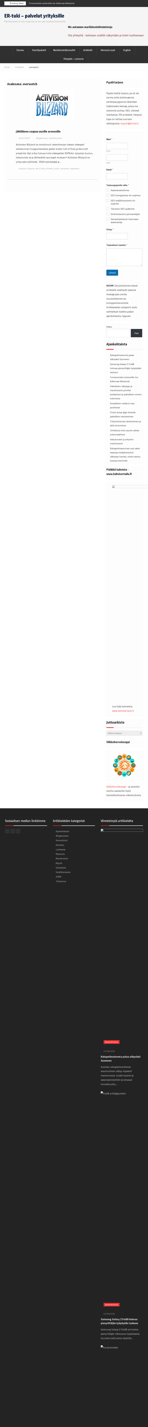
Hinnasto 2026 (107, 50)
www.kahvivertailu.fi (123, 710)
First (108, 151)
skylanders (74, 168)
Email (109, 169)
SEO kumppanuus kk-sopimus (125, 195)
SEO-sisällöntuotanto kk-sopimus (123, 202)
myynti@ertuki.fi (129, 123)
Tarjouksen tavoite (116, 245)
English (127, 50)
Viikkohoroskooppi (116, 786)
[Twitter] (140, 4)
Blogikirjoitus (42, 138)
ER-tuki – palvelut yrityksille (34, 16)
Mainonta (60, 854)
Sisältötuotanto (55, 138)
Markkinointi (62, 858)
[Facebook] (130, 4)
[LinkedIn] (135, 4)
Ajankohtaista (62, 831)
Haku (109, 326)
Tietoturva (61, 881)
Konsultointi (61, 840)
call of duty (40, 168)
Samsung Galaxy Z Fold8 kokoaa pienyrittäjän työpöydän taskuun (125, 368)
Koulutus (60, 845)
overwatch (64, 168)
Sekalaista (61, 867)
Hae (136, 333)
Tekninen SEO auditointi (122, 208)
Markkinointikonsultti (64, 50)
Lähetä (112, 272)
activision (23, 168)
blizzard (31, 168)
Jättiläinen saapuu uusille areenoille (38, 131)
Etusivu (20, 50)
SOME (59, 876)
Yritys (110, 229)
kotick (56, 168)
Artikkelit (87, 50)
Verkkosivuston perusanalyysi (125, 214)
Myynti (59, 863)
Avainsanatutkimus (120, 190)
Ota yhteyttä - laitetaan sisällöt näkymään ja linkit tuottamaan (106, 35)
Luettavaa (60, 849)
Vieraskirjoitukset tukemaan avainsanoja (124, 221)
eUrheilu (49, 168)
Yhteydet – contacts (73, 58)
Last (108, 162)
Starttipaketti (39, 50)
